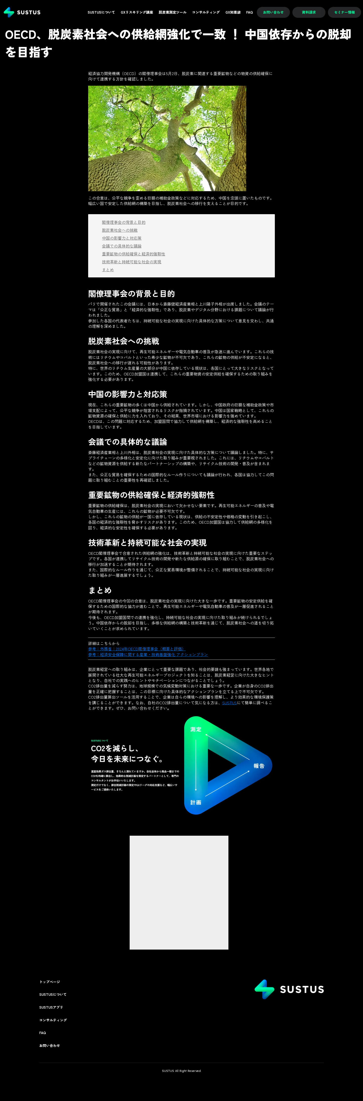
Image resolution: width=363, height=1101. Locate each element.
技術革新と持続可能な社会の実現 (131, 262)
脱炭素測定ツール (172, 12)
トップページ (49, 981)
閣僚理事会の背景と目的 (123, 222)
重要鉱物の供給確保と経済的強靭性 (133, 254)
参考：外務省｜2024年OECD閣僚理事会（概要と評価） (137, 649)
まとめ (108, 269)
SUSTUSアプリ (51, 1007)
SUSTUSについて (53, 994)
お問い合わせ (49, 1045)
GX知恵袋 (233, 12)
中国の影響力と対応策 (121, 238)
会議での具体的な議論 (121, 246)
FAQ (42, 1032)
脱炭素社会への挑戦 (120, 230)
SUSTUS (229, 703)
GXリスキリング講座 (137, 12)
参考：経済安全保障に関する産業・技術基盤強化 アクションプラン (148, 654)
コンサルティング (53, 1020)
